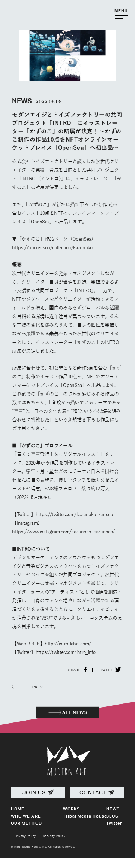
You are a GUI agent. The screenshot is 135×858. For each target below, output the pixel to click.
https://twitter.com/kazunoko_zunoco (74, 514)
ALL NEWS (75, 712)
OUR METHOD (26, 823)
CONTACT (93, 792)
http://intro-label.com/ (68, 643)
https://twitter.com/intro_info (66, 652)
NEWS (113, 809)
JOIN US (34, 792)
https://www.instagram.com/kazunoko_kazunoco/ (63, 532)
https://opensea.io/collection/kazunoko (52, 247)
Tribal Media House (85, 816)
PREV (37, 687)
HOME (17, 809)
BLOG (112, 816)
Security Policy (54, 836)
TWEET (106, 670)
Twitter (114, 823)
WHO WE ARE (26, 816)
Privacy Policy (25, 836)
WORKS (71, 809)
